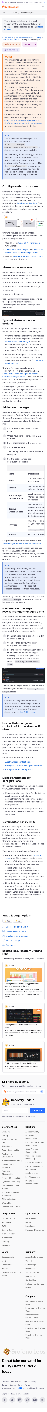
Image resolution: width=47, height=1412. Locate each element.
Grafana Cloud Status (11, 1207)
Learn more (38, 2)
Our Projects (30, 1218)
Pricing (5, 1136)
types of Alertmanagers (29, 243)
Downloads (30, 1226)
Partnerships (30, 1265)
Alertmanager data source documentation (21, 543)
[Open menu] (42, 7)
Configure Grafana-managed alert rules (23, 766)
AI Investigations (9, 1199)
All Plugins (6, 1222)
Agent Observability (10, 1150)
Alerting (38, 38)
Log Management (32, 1177)
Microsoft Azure (9, 1234)
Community (6, 1265)
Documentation (7, 38)
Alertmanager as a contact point (27, 256)
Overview (6, 1132)
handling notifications (27, 203)
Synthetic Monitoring (11, 1182)
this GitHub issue (27, 712)
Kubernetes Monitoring (12, 1161)
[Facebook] (4, 1400)
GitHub (28, 1222)
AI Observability (32, 1132)
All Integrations (8, 1218)
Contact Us (30, 1276)
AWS (4, 1226)
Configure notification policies (19, 769)
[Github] (27, 1400)
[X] (12, 1400)
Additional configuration (10, 40)
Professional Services (34, 1284)
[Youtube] (34, 1400)
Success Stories (32, 1272)
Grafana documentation (24, 38)
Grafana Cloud (24, 1366)
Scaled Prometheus (33, 1163)
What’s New (7, 1203)
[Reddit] (42, 1400)
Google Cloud (7, 1230)
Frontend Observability (11, 1178)
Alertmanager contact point (18, 762)
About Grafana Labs (34, 1257)
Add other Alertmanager (16, 249)
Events (5, 1268)
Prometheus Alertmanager (17, 341)
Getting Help (30, 1280)
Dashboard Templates (34, 1230)
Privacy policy (31, 1116)
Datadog (5, 1241)
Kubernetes (7, 1238)
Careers (28, 1261)
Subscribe (37, 1110)
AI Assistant (7, 1146)
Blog (4, 1261)
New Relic (6, 1245)
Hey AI (28, 1288)
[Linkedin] (20, 1400)
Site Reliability (31, 1173)
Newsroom (29, 1268)
